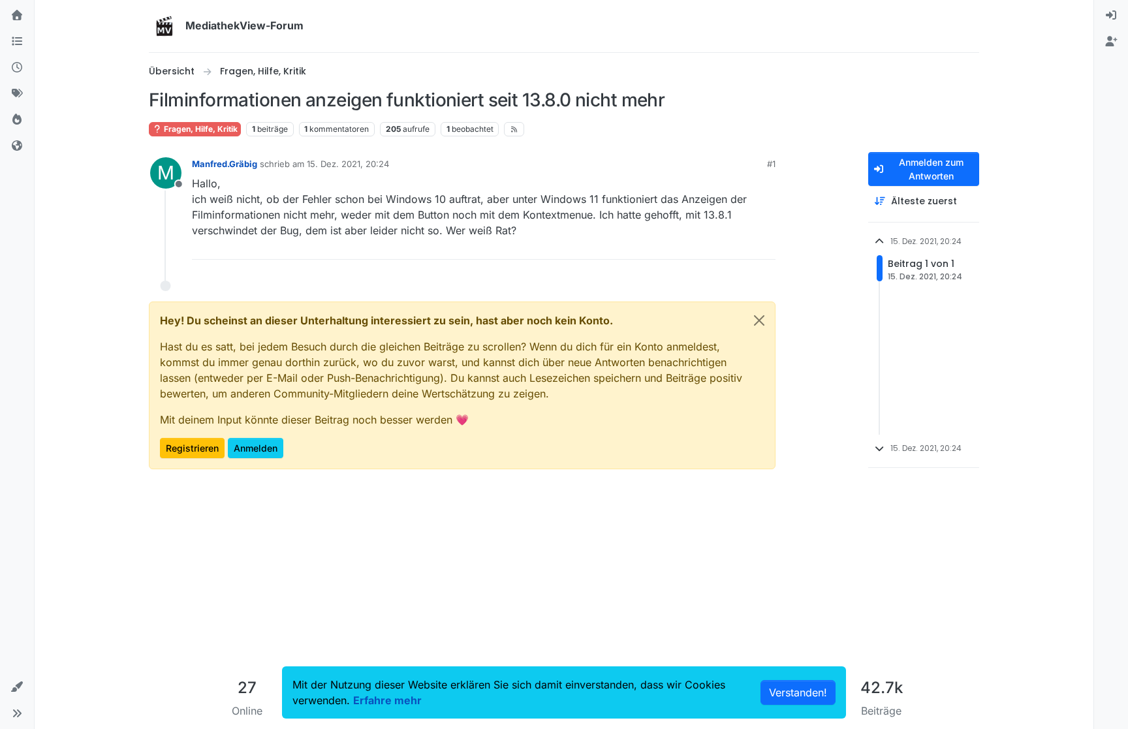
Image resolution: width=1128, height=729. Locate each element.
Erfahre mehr (387, 700)
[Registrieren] (1111, 41)
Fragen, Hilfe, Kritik (200, 129)
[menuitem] (1111, 15)
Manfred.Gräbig (224, 164)
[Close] (759, 320)
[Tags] (17, 94)
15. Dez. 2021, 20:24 (348, 164)
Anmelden (255, 448)
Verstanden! (798, 692)
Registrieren (192, 448)
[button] (17, 687)
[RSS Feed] (514, 129)
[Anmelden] (1111, 15)
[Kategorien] (17, 41)
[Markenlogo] (164, 26)
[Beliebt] (17, 120)
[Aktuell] (17, 67)
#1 (771, 164)
